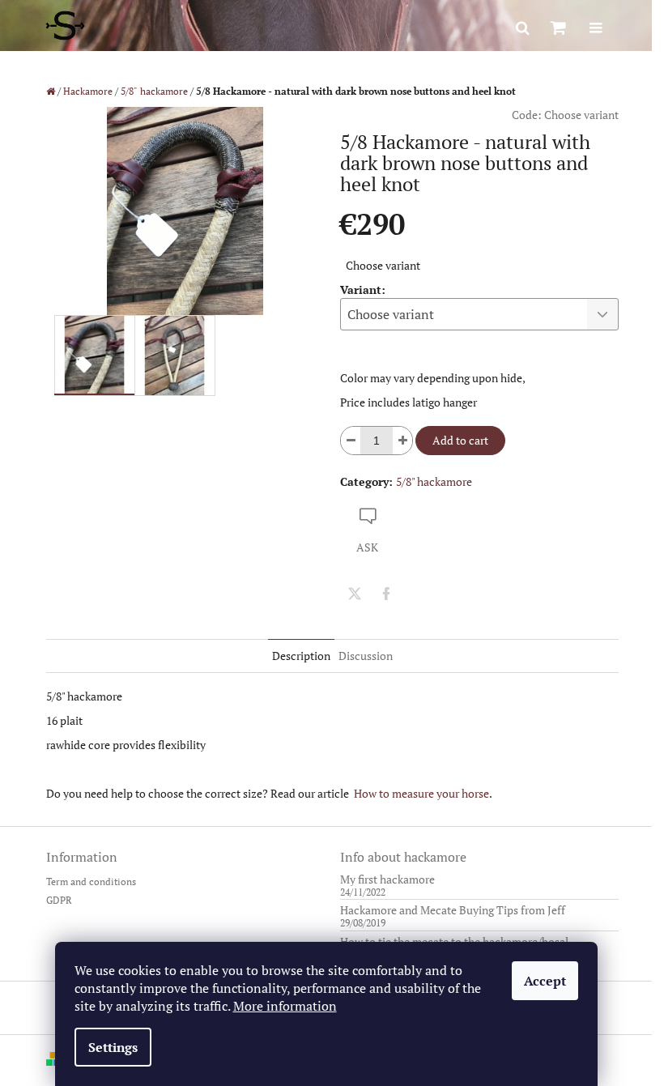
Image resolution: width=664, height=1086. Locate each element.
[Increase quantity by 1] (402, 440)
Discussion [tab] (365, 655)
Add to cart (460, 440)
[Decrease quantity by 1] (350, 440)
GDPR (59, 900)
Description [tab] (301, 655)
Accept (545, 981)
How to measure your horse (421, 793)
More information (285, 1006)
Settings (113, 1047)
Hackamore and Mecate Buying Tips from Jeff (452, 910)
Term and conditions (91, 881)
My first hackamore (387, 879)
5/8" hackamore (434, 481)
